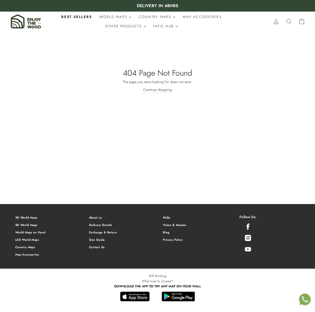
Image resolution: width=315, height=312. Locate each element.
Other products (124, 26)
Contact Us (97, 247)
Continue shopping (157, 89)
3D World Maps (26, 217)
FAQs (166, 217)
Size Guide (97, 240)
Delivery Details (100, 225)
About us (95, 217)
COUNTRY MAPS (156, 16)
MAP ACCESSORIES (202, 16)
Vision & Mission (175, 225)
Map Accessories (27, 254)
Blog (166, 232)
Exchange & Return (103, 232)
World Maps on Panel (30, 232)
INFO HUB (164, 26)
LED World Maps (27, 240)
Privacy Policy (173, 240)
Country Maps (25, 247)
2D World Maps (26, 225)
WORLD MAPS (114, 16)
